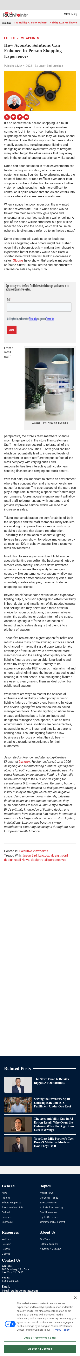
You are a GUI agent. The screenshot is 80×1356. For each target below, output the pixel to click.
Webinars (6, 1239)
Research (6, 1244)
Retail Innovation (48, 1212)
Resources (7, 1217)
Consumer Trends (49, 1198)
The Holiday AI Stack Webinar (30, 22)
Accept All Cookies (40, 1348)
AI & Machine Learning (51, 1207)
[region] (40, 1324)
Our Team (45, 1239)
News (5, 1193)
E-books (6, 1254)
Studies (18, 260)
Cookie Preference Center (40, 1337)
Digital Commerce (49, 1217)
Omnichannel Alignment (52, 1222)
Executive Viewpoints (21, 38)
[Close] (75, 1297)
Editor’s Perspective (11, 1202)
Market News (46, 1193)
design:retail (59, 855)
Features (6, 1198)
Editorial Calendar (49, 1244)
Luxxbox (24, 762)
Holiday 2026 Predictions (63, 22)
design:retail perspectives (48, 860)
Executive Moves (48, 1202)
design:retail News (17, 860)
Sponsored (7, 1222)
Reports (6, 1249)
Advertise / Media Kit (50, 1249)
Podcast (6, 1212)
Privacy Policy (61, 1329)
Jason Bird (29, 855)
